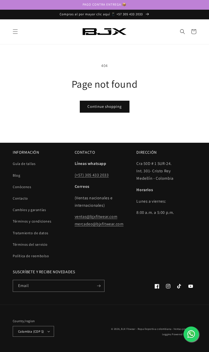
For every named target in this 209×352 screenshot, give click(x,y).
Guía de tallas (24, 163)
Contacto (20, 198)
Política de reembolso (31, 256)
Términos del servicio (30, 244)
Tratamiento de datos (30, 233)
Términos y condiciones (32, 221)
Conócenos (22, 187)
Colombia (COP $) (31, 331)
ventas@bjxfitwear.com (96, 216)
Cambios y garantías (29, 209)
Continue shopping (104, 106)
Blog (16, 175)
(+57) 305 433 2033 (92, 175)
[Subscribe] (98, 286)
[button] (15, 31)
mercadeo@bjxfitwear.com (99, 224)
